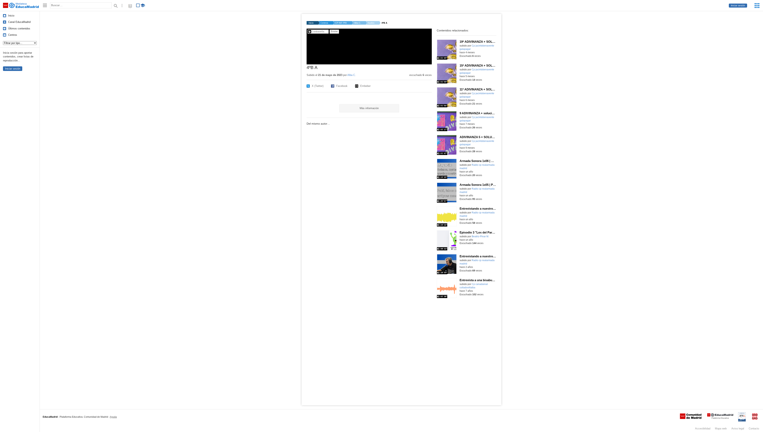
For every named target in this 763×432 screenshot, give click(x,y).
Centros (12, 34)
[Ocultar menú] (45, 5)
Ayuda (113, 417)
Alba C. (357, 23)
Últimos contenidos (19, 28)
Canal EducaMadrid (19, 21)
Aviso (737, 428)
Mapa (721, 428)
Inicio (11, 15)
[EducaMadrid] (720, 418)
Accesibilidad (702, 428)
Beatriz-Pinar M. (480, 236)
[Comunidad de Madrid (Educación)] (691, 418)
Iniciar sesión (738, 5)
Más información (369, 108)
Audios (371, 23)
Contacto (754, 428)
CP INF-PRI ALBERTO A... (341, 23)
